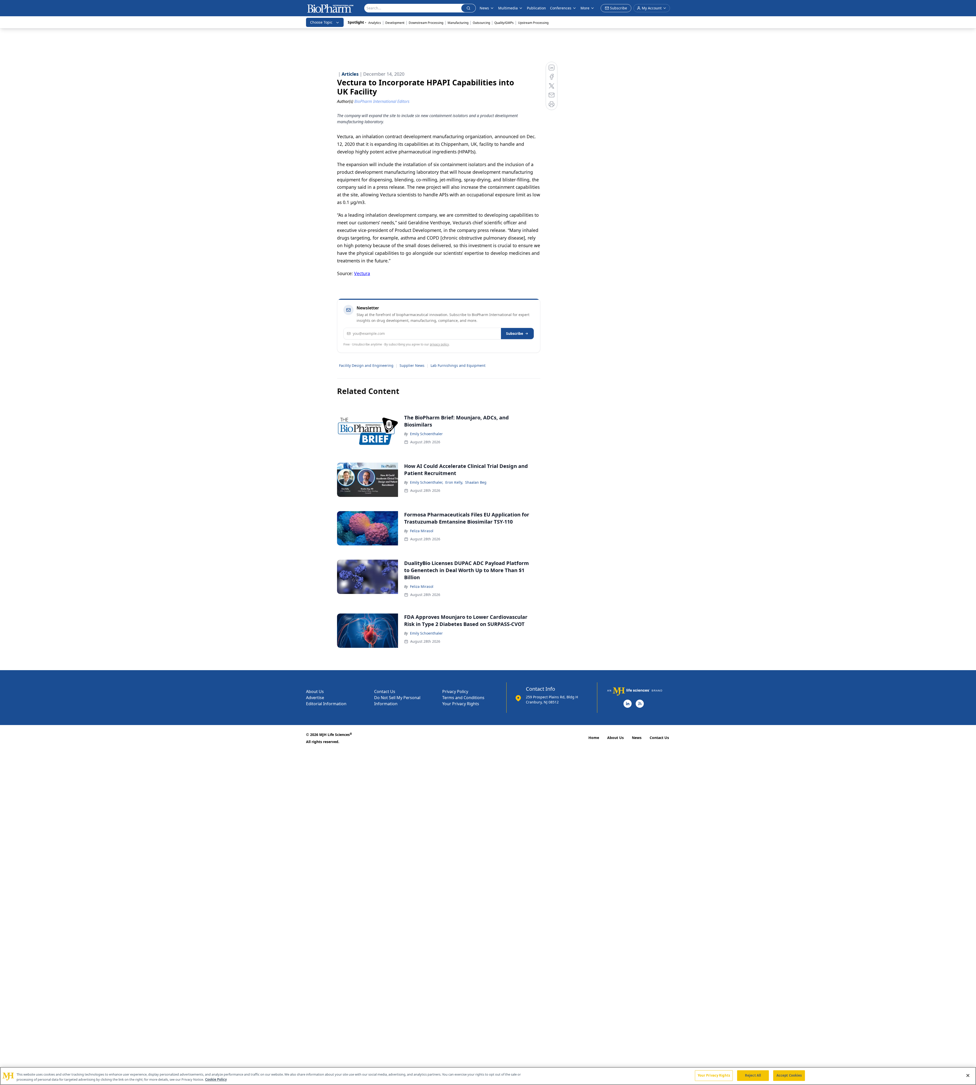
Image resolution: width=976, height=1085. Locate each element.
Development (394, 23)
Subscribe (514, 333)
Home (593, 737)
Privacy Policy (455, 691)
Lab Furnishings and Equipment (458, 365)
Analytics (374, 23)
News (637, 737)
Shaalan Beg (475, 482)
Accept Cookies (789, 1075)
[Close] (967, 1075)
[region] (488, 1076)
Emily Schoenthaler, (426, 482)
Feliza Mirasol (421, 530)
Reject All (753, 1075)
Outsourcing (481, 23)
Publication (536, 8)
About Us (315, 691)
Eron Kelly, (454, 482)
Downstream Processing (426, 23)
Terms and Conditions (463, 697)
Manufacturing (458, 23)
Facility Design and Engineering (366, 365)
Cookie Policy (216, 1079)
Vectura (362, 273)
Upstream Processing (533, 23)
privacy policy (439, 344)
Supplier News (412, 365)
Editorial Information (326, 703)
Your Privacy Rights (460, 703)
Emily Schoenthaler (426, 433)
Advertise (315, 697)
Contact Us (384, 691)
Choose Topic (321, 22)
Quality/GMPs (504, 23)
